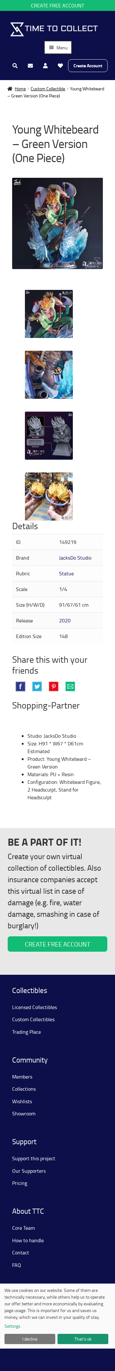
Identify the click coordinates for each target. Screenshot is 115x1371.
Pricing (19, 1182)
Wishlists (22, 1101)
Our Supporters (29, 1170)
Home (20, 89)
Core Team (23, 1227)
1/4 (63, 589)
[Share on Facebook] (20, 686)
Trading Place (26, 1031)
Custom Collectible (48, 89)
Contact (20, 1252)
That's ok (83, 1339)
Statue (66, 573)
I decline (29, 1339)
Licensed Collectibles (34, 1007)
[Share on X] (37, 686)
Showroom (23, 1113)
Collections (24, 1088)
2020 (65, 620)
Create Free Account (57, 5)
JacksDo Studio (75, 557)
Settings (12, 1326)
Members (22, 1076)
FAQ (16, 1264)
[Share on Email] (70, 686)
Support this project (33, 1158)
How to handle (28, 1240)
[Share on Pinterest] (54, 686)
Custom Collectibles (33, 1019)
